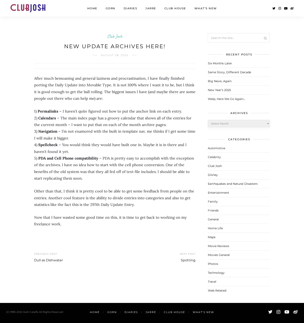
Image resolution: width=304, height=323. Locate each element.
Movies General (219, 255)
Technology (216, 273)
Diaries (130, 8)
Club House (175, 8)
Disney (213, 175)
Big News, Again (220, 81)
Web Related (217, 290)
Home (92, 8)
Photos (213, 264)
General (213, 219)
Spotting (188, 260)
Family (213, 201)
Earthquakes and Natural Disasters (233, 184)
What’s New (205, 8)
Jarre (150, 8)
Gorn (110, 8)
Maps (211, 237)
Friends (213, 210)
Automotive (216, 148)
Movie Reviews (218, 246)
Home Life (215, 228)
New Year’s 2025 (219, 90)
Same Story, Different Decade (229, 72)
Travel (212, 281)
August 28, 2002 (115, 55)
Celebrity (214, 157)
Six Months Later (220, 63)
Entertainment (218, 193)
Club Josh (114, 36)
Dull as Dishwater (48, 260)
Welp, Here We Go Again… (226, 99)
